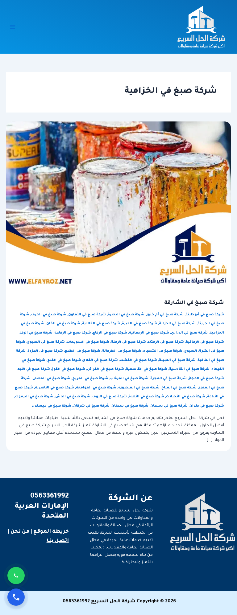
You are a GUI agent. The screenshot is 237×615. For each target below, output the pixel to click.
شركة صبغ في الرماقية (205, 342)
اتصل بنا (58, 541)
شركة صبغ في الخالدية (101, 324)
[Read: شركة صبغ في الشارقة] (118, 204)
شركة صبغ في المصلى (51, 378)
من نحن (19, 532)
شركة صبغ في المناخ (179, 388)
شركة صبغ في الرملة (128, 342)
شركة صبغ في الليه (34, 369)
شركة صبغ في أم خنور (165, 315)
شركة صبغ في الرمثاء (166, 342)
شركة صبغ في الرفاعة (72, 333)
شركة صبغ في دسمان (169, 406)
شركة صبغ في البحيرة (126, 315)
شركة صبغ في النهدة (146, 397)
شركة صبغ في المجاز (206, 378)
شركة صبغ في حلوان (206, 406)
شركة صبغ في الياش (72, 397)
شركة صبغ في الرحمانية (149, 333)
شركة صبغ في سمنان (129, 406)
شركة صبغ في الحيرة (139, 324)
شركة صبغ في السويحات (88, 342)
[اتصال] (16, 597)
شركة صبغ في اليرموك (34, 397)
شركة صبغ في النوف (109, 397)
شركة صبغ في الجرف (48, 315)
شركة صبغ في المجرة (168, 378)
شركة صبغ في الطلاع (82, 351)
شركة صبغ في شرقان (91, 406)
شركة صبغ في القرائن (105, 369)
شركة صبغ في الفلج (64, 360)
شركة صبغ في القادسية (189, 369)
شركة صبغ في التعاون (87, 315)
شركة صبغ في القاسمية (146, 369)
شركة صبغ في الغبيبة (177, 360)
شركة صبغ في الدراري (189, 333)
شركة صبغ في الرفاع (110, 333)
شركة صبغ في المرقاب (129, 378)
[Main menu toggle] (12, 26)
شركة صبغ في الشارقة (194, 303)
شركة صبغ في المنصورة (139, 388)
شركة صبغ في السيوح (46, 342)
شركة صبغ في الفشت (138, 360)
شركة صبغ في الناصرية (54, 388)
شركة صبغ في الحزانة (177, 324)
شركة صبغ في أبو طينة (204, 315)
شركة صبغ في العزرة (45, 351)
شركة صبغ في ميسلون (51, 406)
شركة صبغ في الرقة (35, 333)
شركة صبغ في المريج (90, 378)
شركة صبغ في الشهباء (162, 351)
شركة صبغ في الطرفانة (121, 351)
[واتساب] (16, 575)
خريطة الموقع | (50, 532)
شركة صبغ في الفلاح (100, 360)
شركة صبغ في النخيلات (185, 397)
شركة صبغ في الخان (63, 324)
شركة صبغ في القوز (68, 369)
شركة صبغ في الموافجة (96, 388)
